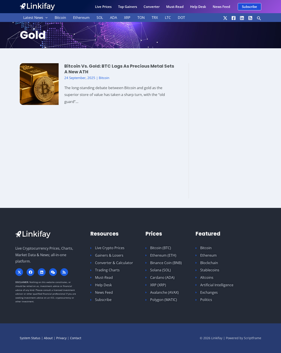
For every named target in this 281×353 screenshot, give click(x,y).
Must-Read (175, 6)
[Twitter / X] (225, 18)
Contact (75, 338)
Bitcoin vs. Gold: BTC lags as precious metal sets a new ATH (119, 69)
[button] (249, 6)
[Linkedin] (242, 18)
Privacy (61, 338)
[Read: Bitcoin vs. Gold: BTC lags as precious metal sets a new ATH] (39, 83)
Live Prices (103, 6)
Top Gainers (127, 6)
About (48, 338)
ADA (113, 17)
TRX (155, 17)
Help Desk (198, 6)
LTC (168, 17)
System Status (30, 338)
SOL (100, 17)
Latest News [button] (33, 17)
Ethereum (81, 17)
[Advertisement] (235, 131)
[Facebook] (233, 18)
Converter (152, 6)
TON (141, 17)
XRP (127, 17)
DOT (181, 17)
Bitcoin (60, 17)
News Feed (221, 6)
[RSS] (250, 18)
